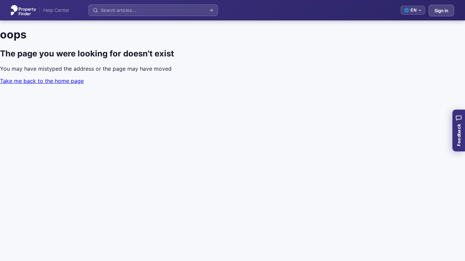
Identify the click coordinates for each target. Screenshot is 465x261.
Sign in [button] (441, 10)
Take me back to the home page (42, 80)
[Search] (211, 10)
